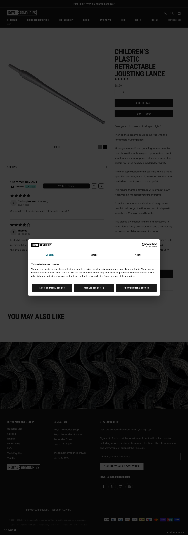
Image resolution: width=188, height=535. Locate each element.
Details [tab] (94, 255)
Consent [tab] (50, 255)
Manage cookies (92, 287)
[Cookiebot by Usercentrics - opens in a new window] (144, 245)
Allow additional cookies (136, 287)
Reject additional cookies (52, 287)
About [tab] (138, 255)
